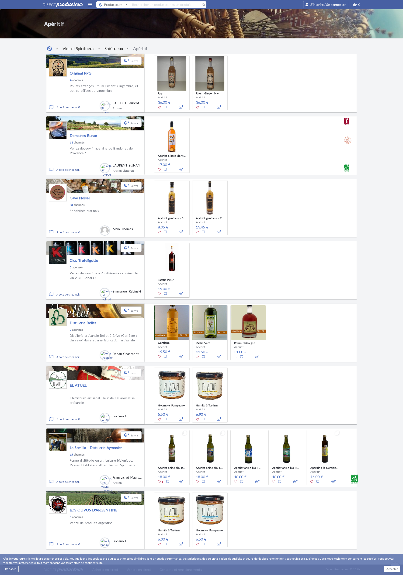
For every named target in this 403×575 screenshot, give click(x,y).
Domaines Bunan (83, 135)
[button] (356, 4)
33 (71, 205)
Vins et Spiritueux (78, 48)
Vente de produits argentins (91, 523)
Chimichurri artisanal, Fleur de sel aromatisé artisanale (102, 400)
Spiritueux (113, 48)
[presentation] (149, 81)
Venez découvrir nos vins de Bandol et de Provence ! (101, 150)
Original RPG (80, 73)
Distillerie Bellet (83, 322)
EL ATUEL (78, 385)
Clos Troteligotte (84, 260)
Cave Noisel (80, 198)
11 (71, 142)
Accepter (392, 568)
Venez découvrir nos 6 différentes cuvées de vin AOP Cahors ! (104, 275)
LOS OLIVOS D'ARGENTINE (93, 510)
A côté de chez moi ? (68, 107)
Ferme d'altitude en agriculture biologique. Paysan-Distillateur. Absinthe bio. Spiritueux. (103, 462)
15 (71, 454)
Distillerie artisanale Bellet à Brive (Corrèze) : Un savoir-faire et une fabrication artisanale (103, 337)
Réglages (10, 568)
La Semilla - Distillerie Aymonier (96, 447)
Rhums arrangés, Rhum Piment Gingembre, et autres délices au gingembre (104, 88)
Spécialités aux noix (84, 211)
